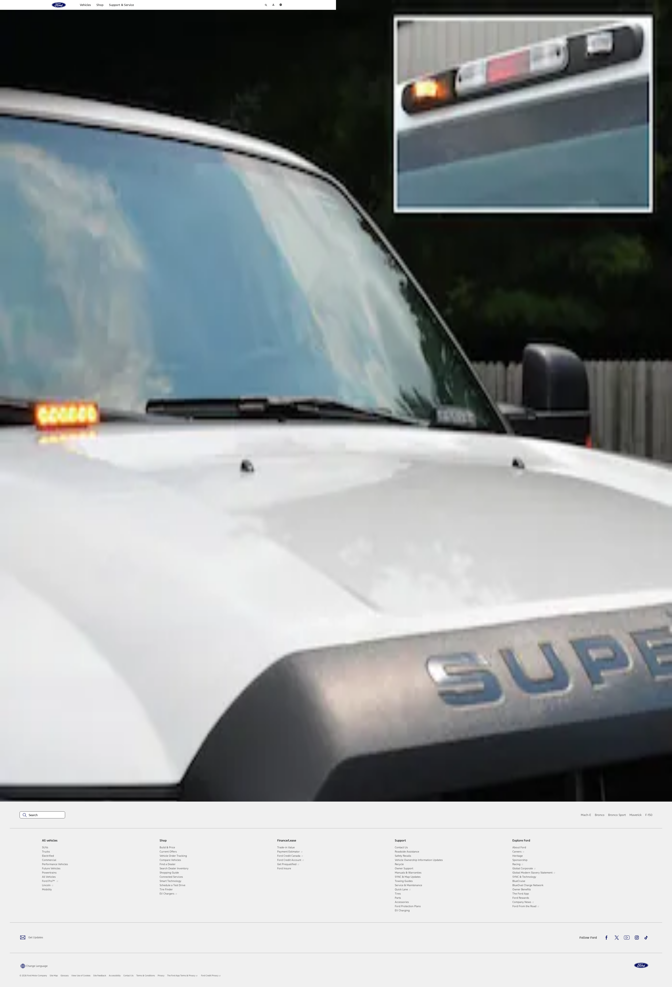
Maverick (635, 815)
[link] (54, 975)
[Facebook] (607, 938)
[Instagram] (637, 938)
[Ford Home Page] (641, 965)
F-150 (648, 815)
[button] (34, 966)
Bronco (599, 815)
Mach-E (586, 815)
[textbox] (42, 815)
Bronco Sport (617, 815)
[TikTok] (646, 938)
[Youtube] (627, 938)
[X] (617, 938)
